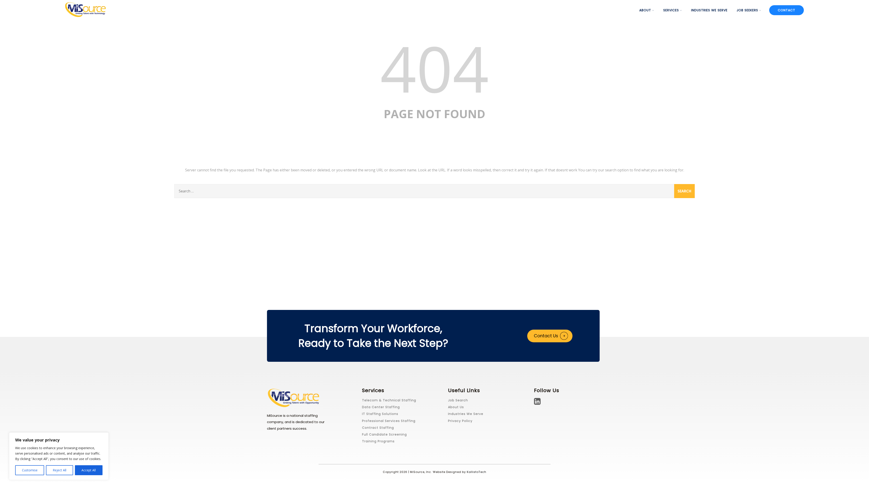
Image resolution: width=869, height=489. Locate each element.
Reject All (59, 470)
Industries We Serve (709, 10)
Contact (786, 10)
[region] (59, 456)
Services (671, 10)
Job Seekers (747, 10)
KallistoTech (476, 472)
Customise (30, 470)
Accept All (88, 470)
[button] (550, 336)
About (645, 10)
